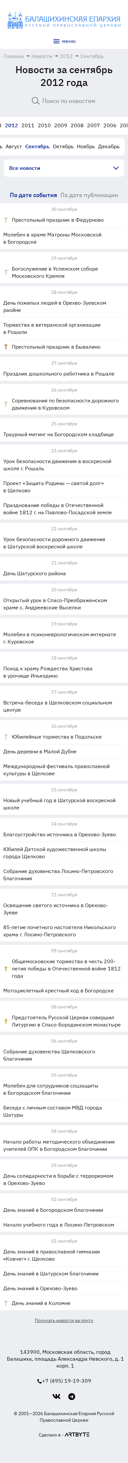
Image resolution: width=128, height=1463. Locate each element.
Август (14, 146)
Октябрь (63, 146)
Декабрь (108, 146)
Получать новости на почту (64, 1320)
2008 (77, 125)
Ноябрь (86, 146)
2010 (44, 125)
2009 (60, 125)
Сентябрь (37, 146)
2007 (93, 125)
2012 (11, 125)
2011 (27, 125)
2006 (110, 125)
